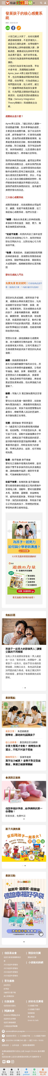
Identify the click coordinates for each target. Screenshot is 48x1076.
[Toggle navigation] (3, 3)
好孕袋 (6, 989)
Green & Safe (33, 1020)
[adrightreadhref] (24, 846)
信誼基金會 (10, 953)
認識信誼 (5, 1045)
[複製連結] (19, 28)
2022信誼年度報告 (11, 964)
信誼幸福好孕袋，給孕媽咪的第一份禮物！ (24, 810)
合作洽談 (15, 1045)
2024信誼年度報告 (11, 972)
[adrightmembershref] (24, 792)
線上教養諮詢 (9, 996)
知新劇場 (31, 1013)
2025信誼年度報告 (11, 975)
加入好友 (34, 1073)
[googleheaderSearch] (41, 2)
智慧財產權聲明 (29, 1045)
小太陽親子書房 (34, 1009)
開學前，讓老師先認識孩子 (20, 734)
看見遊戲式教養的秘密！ (24, 597)
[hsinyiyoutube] (8, 1062)
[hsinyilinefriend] (4, 1062)
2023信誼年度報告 (11, 968)
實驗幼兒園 (32, 957)
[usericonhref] (44, 2)
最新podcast (26, 1073)
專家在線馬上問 (43, 1073)
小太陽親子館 (33, 1005)
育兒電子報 (4, 1073)
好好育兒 (7, 985)
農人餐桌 (31, 1016)
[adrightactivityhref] (24, 908)
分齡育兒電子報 (10, 992)
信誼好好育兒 (11, 1036)
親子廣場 (18, 1073)
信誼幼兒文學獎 (10, 1019)
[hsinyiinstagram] (12, 1062)
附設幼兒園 (34, 953)
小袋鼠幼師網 (35, 962)
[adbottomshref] (24, 537)
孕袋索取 (12, 1073)
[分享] (8, 28)
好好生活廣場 (35, 1001)
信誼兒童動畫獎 (10, 1022)
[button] (34, 2)
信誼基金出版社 (10, 1005)
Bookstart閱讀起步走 (12, 1015)
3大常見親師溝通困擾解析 (24, 556)
